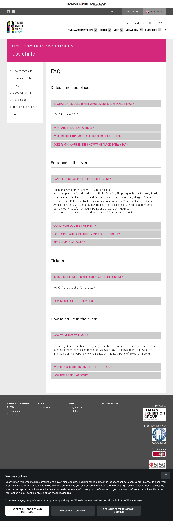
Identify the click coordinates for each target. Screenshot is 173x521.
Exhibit (103, 30)
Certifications (159, 449)
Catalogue (151, 30)
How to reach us (22, 71)
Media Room (132, 30)
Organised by (159, 406)
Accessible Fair (22, 99)
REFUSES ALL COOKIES (73, 510)
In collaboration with (155, 425)
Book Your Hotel (22, 78)
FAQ (15, 114)
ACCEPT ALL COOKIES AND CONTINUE (27, 510)
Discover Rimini (22, 92)
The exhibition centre (25, 106)
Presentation (14, 411)
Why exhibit (44, 407)
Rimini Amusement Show (80, 30)
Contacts (12, 414)
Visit (116, 30)
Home (113, 11)
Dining (16, 85)
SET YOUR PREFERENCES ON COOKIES (119, 510)
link (69, 492)
